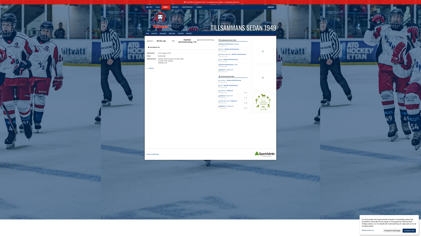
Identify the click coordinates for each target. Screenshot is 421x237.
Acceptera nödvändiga (392, 231)
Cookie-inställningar (152, 154)
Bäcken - (229, 49)
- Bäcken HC (226, 96)
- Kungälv (229, 44)
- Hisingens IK (226, 106)
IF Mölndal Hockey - (228, 101)
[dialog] (389, 225)
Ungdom (174, 7)
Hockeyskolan (187, 7)
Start (150, 7)
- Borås (228, 64)
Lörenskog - (230, 80)
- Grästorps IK (226, 70)
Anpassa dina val (368, 230)
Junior (165, 7)
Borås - (228, 59)
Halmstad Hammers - (232, 54)
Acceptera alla (409, 231)
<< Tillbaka (150, 68)
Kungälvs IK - (226, 90)
